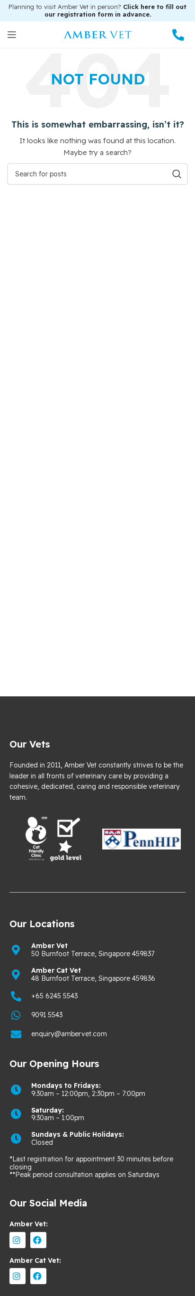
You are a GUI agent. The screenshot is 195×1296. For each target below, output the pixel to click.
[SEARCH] (177, 174)
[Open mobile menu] (11, 34)
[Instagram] (17, 1240)
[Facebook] (38, 1240)
